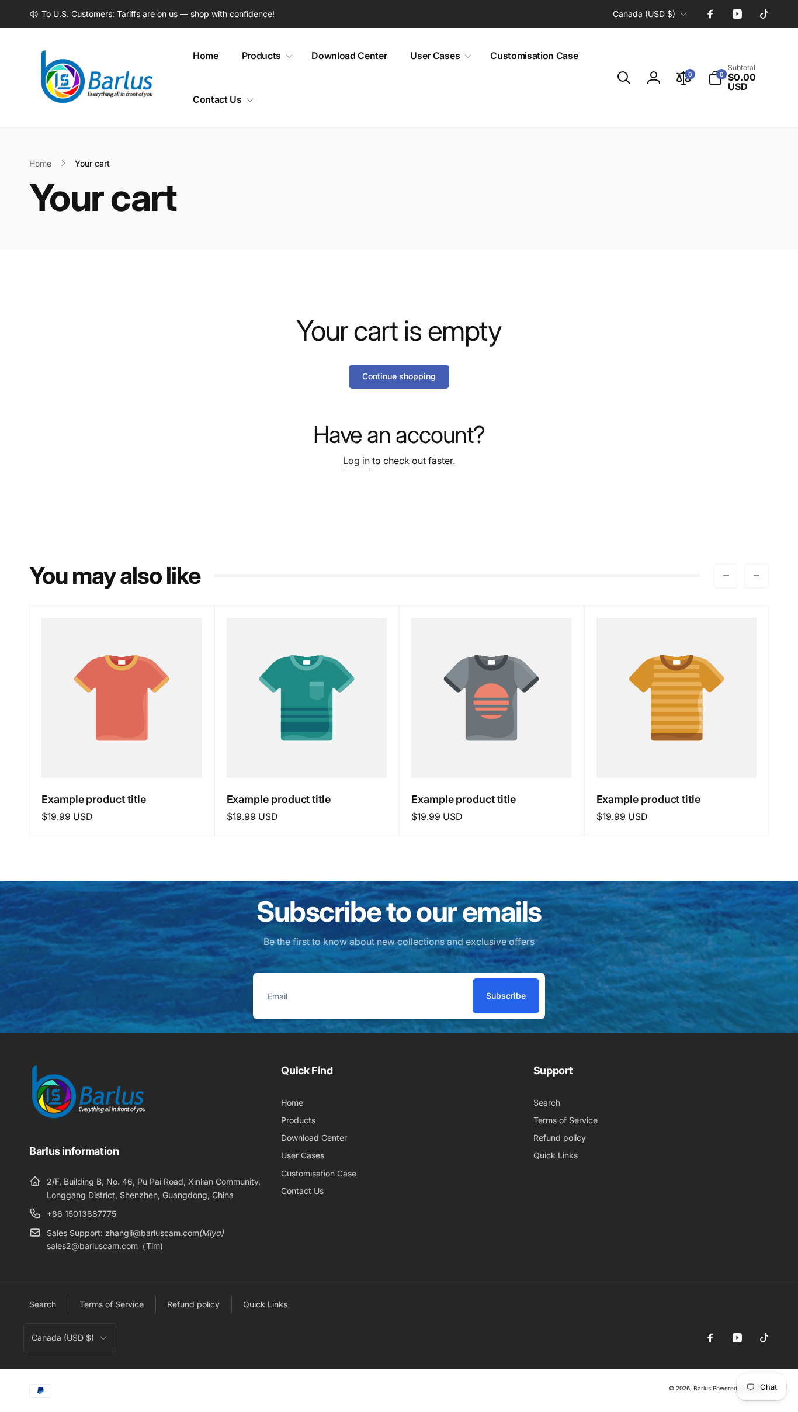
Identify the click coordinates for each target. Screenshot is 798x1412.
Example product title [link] (93, 799)
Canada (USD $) (644, 14)
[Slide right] (756, 575)
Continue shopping (399, 376)
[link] (152, 14)
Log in (356, 460)
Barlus (702, 1388)
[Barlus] (87, 1118)
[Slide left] (726, 575)
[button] (265, 56)
